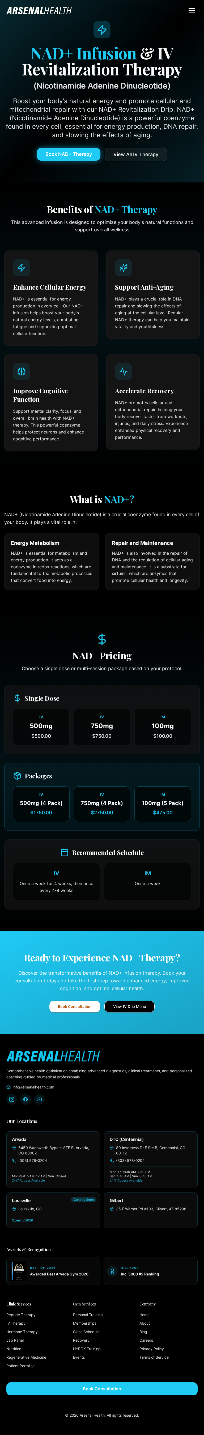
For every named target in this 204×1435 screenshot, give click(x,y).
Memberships (84, 1323)
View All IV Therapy (135, 154)
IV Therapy (16, 1323)
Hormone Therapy (22, 1331)
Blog (143, 1331)
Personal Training (88, 1314)
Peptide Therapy (21, 1314)
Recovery (81, 1340)
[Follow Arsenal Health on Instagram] (11, 1099)
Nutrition (13, 1348)
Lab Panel (15, 1340)
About (144, 1323)
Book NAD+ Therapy (68, 154)
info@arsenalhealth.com (33, 1087)
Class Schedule (86, 1331)
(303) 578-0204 (32, 1160)
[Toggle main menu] (192, 10)
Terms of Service (154, 1357)
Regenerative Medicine (26, 1357)
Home (144, 1314)
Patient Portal (35, 1365)
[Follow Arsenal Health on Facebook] (25, 1099)
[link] (53, 1159)
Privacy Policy (151, 1348)
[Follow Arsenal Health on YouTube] (39, 1099)
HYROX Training (87, 1348)
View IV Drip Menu (129, 1006)
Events (79, 1357)
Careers (146, 1340)
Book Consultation (75, 1006)
